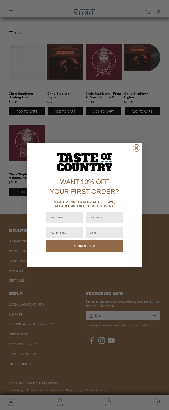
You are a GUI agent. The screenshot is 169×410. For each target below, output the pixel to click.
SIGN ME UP (84, 246)
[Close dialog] (136, 147)
